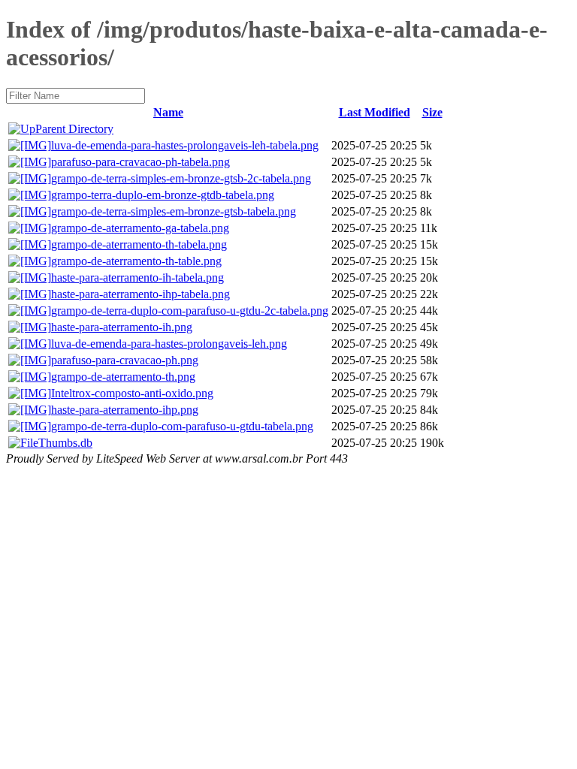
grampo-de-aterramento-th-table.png (136, 261)
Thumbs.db (65, 442)
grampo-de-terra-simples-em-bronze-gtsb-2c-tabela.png (181, 178)
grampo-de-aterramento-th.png (123, 376)
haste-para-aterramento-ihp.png (124, 409)
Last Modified (374, 112)
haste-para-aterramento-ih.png (121, 327)
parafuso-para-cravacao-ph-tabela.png (140, 161)
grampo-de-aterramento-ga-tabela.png (140, 228)
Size (432, 112)
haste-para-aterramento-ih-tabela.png (137, 277)
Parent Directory (74, 128)
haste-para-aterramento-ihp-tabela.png (140, 294)
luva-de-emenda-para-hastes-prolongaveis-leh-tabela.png (185, 145)
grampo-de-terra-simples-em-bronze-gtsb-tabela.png (173, 211)
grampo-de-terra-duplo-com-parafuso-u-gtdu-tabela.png (182, 426)
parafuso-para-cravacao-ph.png (124, 360)
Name (168, 112)
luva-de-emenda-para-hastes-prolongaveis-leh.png (169, 343)
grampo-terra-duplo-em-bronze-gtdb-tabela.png (162, 194)
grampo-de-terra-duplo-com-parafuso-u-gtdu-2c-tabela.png (189, 310)
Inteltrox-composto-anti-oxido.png (132, 393)
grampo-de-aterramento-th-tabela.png (139, 244)
